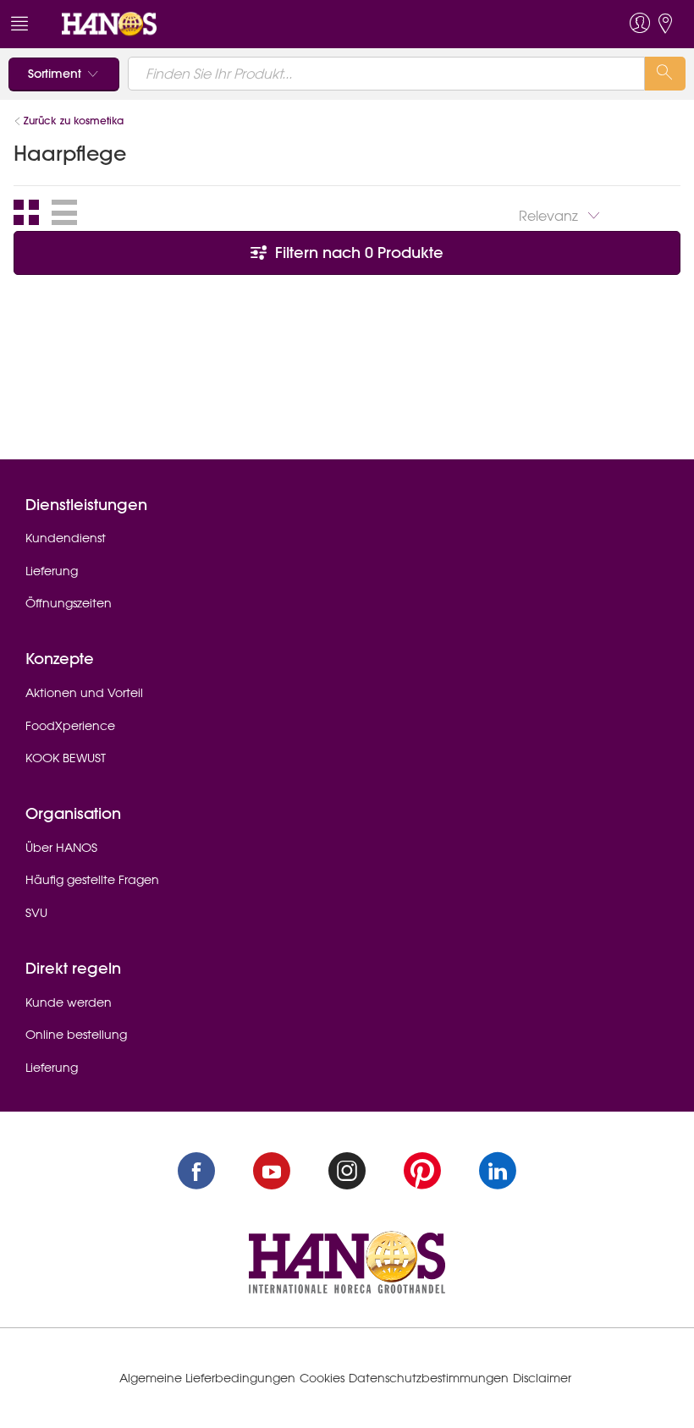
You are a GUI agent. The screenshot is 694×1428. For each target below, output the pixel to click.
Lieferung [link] (51, 571)
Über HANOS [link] (61, 847)
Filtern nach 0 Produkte (357, 252)
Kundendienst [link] (65, 538)
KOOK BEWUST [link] (65, 758)
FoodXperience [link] (70, 725)
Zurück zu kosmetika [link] (74, 120)
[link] (109, 23)
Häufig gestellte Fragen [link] (92, 879)
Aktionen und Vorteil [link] (84, 692)
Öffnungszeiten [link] (68, 603)
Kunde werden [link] (68, 1002)
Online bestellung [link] (76, 1034)
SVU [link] (36, 912)
